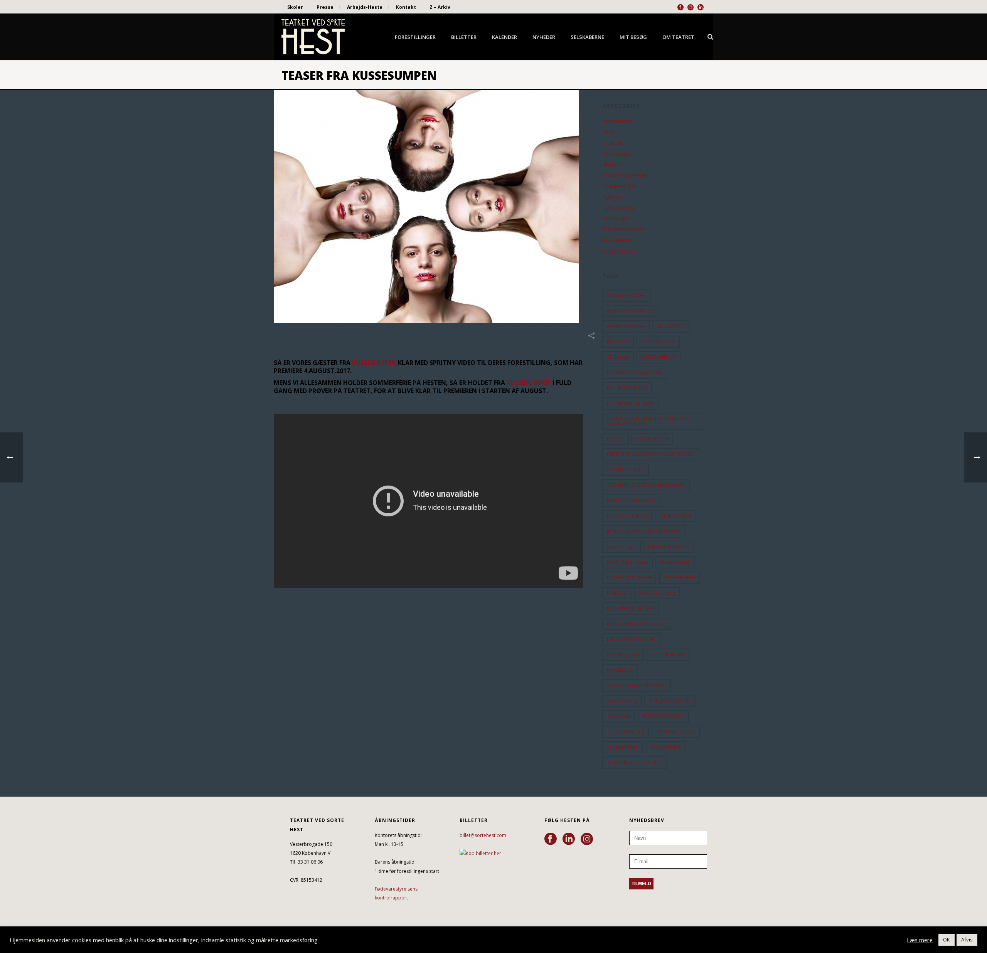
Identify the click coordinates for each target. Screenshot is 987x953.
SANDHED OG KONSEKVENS (636, 685)
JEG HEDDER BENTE (668, 546)
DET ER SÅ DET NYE (627, 388)
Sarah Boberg (622, 701)
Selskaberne (587, 37)
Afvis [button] (967, 939)
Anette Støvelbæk (626, 326)
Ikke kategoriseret (624, 175)
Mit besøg (633, 37)
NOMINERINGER (668, 654)
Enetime (615, 438)
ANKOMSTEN (671, 326)
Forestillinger (415, 37)
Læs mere (920, 939)
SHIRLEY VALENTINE (670, 701)
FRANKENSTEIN (652, 438)
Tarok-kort (618, 716)
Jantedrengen (621, 546)
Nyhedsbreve (618, 207)
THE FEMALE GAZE (675, 731)
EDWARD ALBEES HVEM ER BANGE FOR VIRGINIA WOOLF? (648, 421)
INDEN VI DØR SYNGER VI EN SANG (643, 531)
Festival (611, 143)
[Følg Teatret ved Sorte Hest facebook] (550, 839)
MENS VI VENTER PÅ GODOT (637, 623)
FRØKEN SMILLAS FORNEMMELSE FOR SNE (651, 454)
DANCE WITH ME (659, 357)
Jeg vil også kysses (627, 562)
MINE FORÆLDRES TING (632, 639)
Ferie (608, 132)
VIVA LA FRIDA (665, 747)
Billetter (464, 37)
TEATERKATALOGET (663, 716)
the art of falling (625, 731)
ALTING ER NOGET (626, 295)
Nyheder (543, 37)
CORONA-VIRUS (658, 341)
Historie (612, 164)
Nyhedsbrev (620, 670)
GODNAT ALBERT (625, 469)
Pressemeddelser (623, 229)
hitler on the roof (627, 516)
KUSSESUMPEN (374, 362)
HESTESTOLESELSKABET (632, 500)
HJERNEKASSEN (675, 516)
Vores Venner (618, 250)
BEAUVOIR (618, 341)
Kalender (504, 37)
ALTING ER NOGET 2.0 (630, 311)
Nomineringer (619, 186)
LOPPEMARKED (680, 577)
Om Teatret (678, 37)
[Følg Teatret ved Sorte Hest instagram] (587, 839)
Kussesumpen (675, 562)
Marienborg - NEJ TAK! (630, 608)
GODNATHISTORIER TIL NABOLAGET (646, 485)
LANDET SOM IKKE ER (629, 577)
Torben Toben (622, 747)
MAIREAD (617, 593)
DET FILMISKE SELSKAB (630, 403)
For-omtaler (617, 153)
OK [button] (946, 939)
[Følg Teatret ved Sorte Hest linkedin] (569, 839)
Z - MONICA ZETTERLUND (634, 762)
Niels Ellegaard (623, 654)
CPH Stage (618, 357)
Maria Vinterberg (656, 593)
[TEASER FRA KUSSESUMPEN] (434, 206)
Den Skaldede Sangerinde (635, 372)
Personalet (615, 218)
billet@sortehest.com (483, 835)
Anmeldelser (617, 121)
